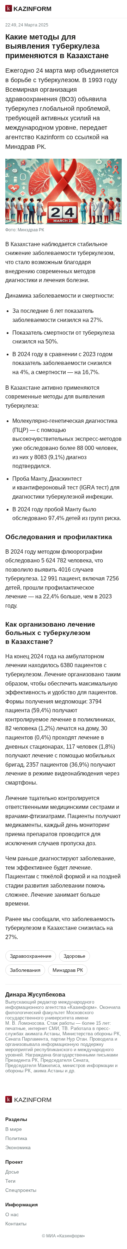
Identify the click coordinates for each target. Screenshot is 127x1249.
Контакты (15, 1223)
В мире (13, 1129)
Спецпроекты (20, 1190)
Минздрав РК (68, 970)
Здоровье (74, 956)
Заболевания (25, 970)
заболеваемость (93, 919)
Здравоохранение (31, 956)
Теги (10, 1181)
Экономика (18, 1147)
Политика (16, 1138)
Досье (12, 1172)
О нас (12, 1214)
